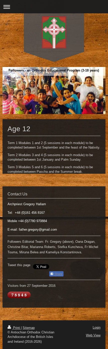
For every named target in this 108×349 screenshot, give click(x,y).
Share (58, 274)
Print (16, 328)
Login (96, 327)
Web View (93, 335)
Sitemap (29, 328)
